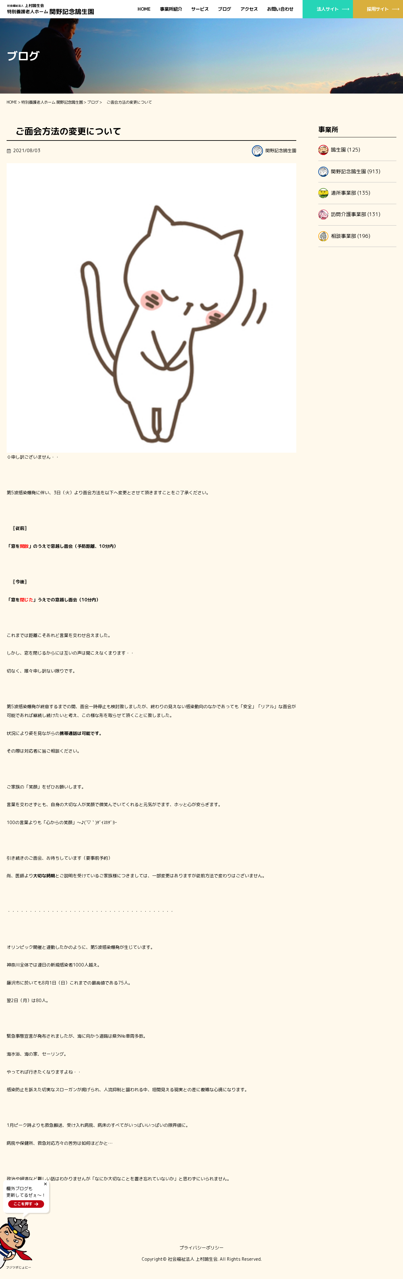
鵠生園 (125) (345, 149)
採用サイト (378, 9)
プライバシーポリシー (201, 1248)
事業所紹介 (171, 9)
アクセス (249, 9)
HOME (144, 9)
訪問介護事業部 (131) (355, 214)
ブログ (224, 9)
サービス (200, 9)
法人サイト (328, 9)
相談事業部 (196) (350, 235)
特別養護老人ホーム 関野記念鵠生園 (52, 102)
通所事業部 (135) (350, 192)
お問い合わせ (280, 9)
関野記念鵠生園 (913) (355, 171)
